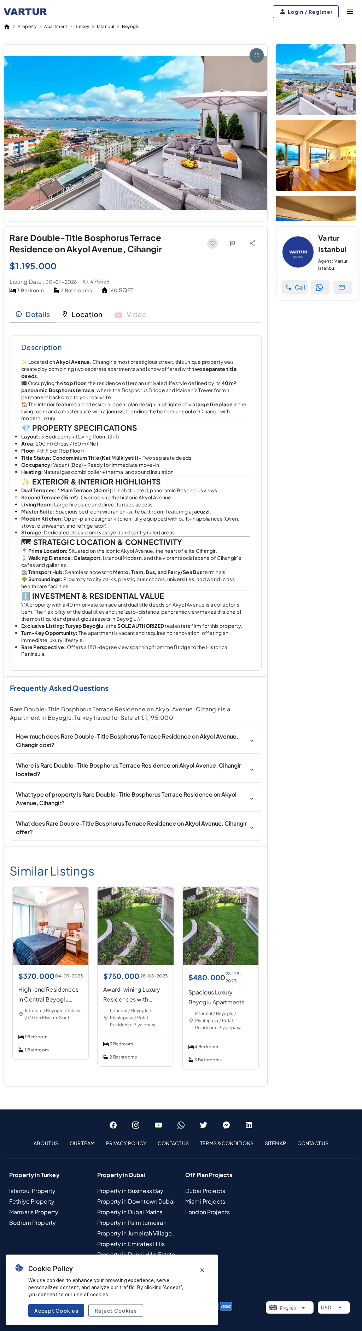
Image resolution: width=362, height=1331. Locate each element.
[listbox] (181, 1143)
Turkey (82, 26)
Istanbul (105, 26)
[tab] (33, 314)
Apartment (56, 26)
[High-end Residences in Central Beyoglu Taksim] (50, 962)
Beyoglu (131, 26)
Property (27, 26)
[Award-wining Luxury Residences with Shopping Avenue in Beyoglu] (136, 962)
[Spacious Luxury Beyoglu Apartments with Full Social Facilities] (227, 962)
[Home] (7, 26)
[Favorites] (212, 243)
